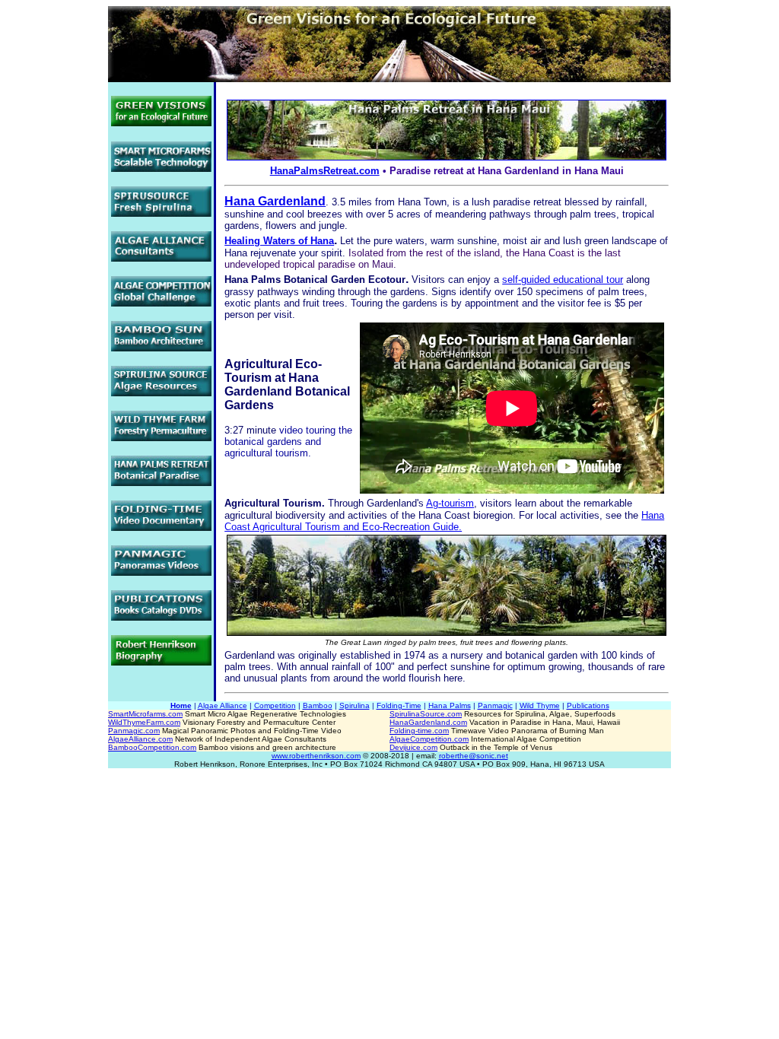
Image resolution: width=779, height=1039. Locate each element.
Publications (588, 705)
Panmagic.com (134, 730)
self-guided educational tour (562, 279)
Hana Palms (449, 705)
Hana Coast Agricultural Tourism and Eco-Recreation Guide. (444, 521)
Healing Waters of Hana (279, 240)
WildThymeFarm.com (144, 722)
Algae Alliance (222, 705)
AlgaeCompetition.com (429, 739)
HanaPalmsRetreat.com (325, 170)
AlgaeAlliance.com (140, 739)
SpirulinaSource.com (426, 714)
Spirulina (354, 705)
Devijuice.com (413, 747)
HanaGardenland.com (428, 722)
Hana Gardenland (275, 201)
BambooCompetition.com (152, 747)
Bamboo (317, 705)
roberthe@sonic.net (473, 755)
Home (181, 705)
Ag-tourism (450, 503)
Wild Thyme (540, 705)
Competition (275, 705)
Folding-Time (399, 705)
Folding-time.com (419, 730)
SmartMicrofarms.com (145, 714)
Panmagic (495, 705)
